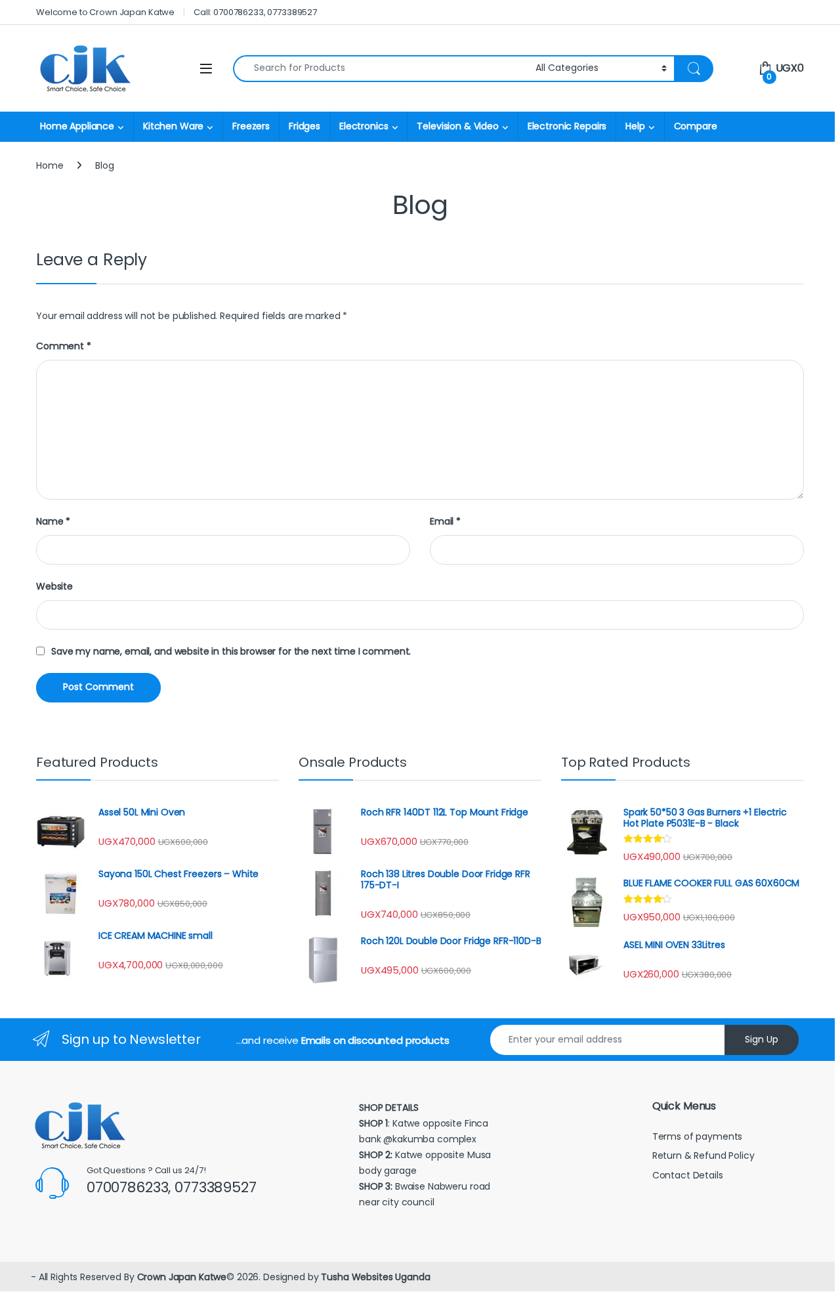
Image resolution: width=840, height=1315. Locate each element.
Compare (695, 126)
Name (53, 521)
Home (49, 165)
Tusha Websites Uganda (374, 1276)
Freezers (251, 126)
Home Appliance (77, 126)
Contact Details (689, 1175)
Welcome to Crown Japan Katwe (105, 12)
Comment (63, 346)
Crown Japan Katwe (182, 1276)
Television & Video (457, 126)
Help (634, 126)
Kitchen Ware (173, 126)
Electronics (363, 126)
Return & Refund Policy (703, 1155)
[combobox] (380, 68)
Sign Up (761, 1039)
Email (445, 521)
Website (54, 586)
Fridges (304, 126)
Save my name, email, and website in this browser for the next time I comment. (231, 651)
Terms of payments (698, 1136)
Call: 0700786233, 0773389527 (255, 12)
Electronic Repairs (567, 126)
